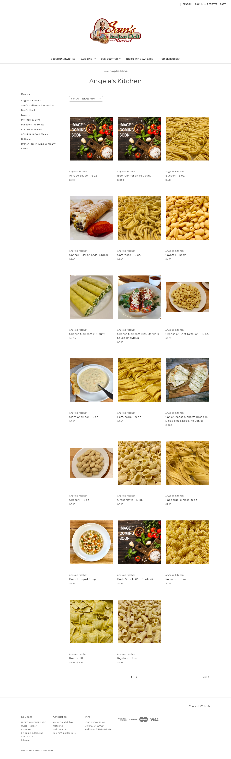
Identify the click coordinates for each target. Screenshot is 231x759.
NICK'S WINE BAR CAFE (33, 722)
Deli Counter (109, 58)
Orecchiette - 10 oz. (130, 499)
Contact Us (27, 736)
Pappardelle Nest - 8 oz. (181, 499)
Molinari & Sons (31, 119)
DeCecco (26, 138)
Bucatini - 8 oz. (175, 175)
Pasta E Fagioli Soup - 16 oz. (87, 579)
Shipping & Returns (32, 733)
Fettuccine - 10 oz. (129, 416)
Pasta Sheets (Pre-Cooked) (135, 579)
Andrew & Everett (31, 129)
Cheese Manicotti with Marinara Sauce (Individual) (138, 335)
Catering (86, 58)
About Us (26, 729)
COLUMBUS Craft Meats (34, 134)
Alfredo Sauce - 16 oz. (83, 175)
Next (204, 677)
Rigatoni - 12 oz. (127, 658)
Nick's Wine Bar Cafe (139, 58)
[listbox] (91, 98)
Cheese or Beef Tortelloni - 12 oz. (187, 333)
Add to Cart (91, 139)
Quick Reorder (170, 58)
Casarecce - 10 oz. (129, 254)
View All (25, 148)
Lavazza (25, 114)
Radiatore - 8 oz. (176, 579)
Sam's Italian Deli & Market (37, 105)
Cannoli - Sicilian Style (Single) (88, 254)
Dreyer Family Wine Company (38, 143)
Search (187, 4)
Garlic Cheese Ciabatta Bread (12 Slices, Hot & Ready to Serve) (187, 418)
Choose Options (188, 297)
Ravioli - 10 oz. (78, 658)
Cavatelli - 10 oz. (175, 254)
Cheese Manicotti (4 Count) (87, 333)
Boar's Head (28, 110)
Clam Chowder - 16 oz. (83, 416)
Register (212, 4)
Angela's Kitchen (31, 100)
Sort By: (75, 98)
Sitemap (25, 740)
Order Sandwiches (63, 58)
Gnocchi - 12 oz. (79, 499)
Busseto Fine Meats (32, 124)
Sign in (199, 4)
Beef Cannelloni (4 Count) (134, 175)
